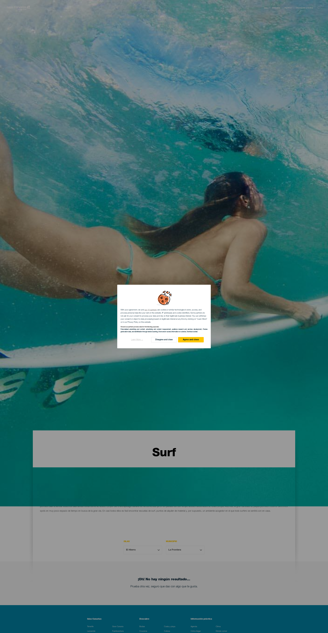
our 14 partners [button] (151, 310)
